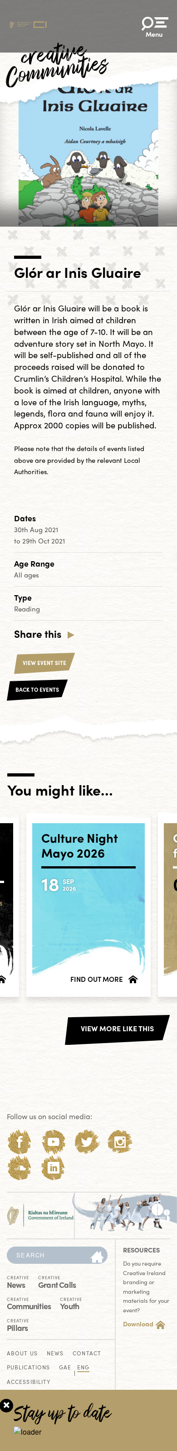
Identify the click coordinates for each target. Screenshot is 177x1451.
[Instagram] (120, 1142)
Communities (29, 1303)
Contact (87, 1353)
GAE (65, 1367)
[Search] (97, 1257)
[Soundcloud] (20, 1168)
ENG (83, 1367)
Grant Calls (57, 1281)
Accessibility (28, 1382)
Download (138, 1323)
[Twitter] (87, 1142)
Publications (28, 1367)
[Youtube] (53, 1142)
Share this (37, 633)
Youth (71, 1303)
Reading (27, 609)
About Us (22, 1353)
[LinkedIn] (53, 1168)
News (18, 1281)
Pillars (18, 1324)
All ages (26, 575)
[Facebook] (20, 1142)
